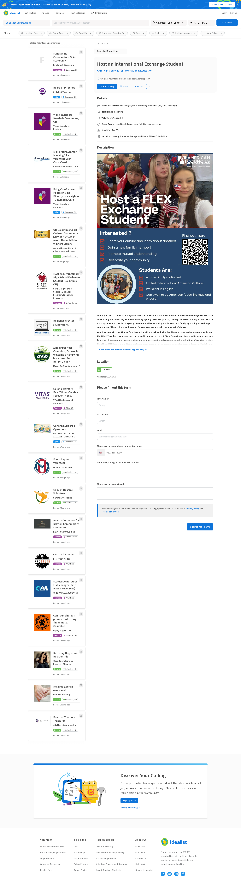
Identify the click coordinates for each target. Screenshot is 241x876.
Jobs (76, 846)
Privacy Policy (192, 508)
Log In (224, 13)
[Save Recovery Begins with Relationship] (81, 651)
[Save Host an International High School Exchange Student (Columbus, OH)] (81, 272)
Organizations (47, 858)
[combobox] (100, 23)
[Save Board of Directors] (81, 86)
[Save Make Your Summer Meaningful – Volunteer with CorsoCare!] (81, 150)
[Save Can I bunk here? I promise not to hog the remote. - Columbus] (81, 614)
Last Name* (103, 414)
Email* (100, 430)
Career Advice (80, 870)
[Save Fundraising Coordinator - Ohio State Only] (81, 52)
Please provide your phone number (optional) (119, 446)
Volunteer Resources (50, 864)
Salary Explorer (81, 864)
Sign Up (233, 13)
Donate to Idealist (144, 870)
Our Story (139, 846)
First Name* (103, 398)
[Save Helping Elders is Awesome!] (81, 685)
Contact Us (140, 858)
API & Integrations (99, 13)
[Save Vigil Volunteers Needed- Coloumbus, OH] (81, 113)
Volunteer (60, 13)
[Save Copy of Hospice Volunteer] (81, 488)
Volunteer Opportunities (52, 846)
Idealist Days (46, 870)
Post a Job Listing (104, 846)
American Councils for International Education (124, 71)
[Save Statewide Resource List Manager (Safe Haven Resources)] (81, 580)
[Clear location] (183, 23)
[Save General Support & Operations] (81, 424)
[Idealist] (11, 12)
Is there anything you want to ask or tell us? (118, 462)
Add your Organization (106, 858)
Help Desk (140, 864)
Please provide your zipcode (111, 484)
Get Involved (30, 13)
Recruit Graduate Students (108, 870)
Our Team (140, 852)
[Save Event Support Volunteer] (81, 458)
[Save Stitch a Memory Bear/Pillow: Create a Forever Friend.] (81, 387)
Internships (79, 852)
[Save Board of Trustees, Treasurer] (81, 716)
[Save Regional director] (81, 319)
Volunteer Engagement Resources (112, 864)
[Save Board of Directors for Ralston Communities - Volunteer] (81, 519)
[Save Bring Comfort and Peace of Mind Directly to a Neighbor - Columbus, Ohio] (81, 188)
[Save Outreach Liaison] (81, 553)
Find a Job (44, 13)
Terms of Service (110, 511)
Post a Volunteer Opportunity (110, 852)
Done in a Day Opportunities (53, 852)
